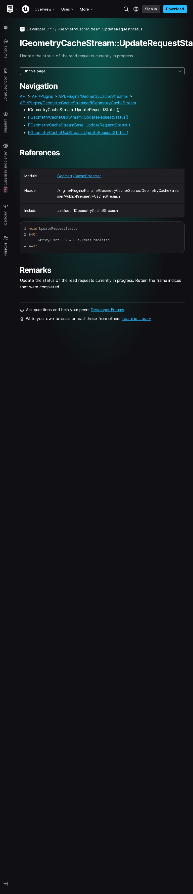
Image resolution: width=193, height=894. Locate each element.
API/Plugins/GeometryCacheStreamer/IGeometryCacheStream (78, 102)
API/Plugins (42, 96)
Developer (36, 29)
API (23, 96)
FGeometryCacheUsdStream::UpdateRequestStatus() (78, 117)
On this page (34, 71)
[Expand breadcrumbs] (52, 29)
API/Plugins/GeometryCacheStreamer (93, 96)
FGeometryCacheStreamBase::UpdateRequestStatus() (79, 124)
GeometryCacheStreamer (79, 176)
